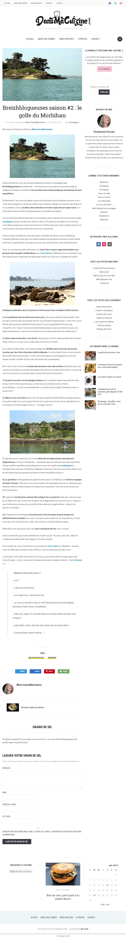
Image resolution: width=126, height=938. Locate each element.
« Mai (102, 904)
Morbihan (52, 658)
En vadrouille (104, 201)
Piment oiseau (104, 325)
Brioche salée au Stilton (32, 707)
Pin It (51, 671)
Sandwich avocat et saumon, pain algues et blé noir (110, 391)
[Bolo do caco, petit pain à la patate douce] (63, 875)
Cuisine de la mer (104, 314)
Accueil (7, 3)
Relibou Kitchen (104, 329)
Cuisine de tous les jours (104, 268)
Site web (6, 816)
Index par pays (36, 3)
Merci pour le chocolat (104, 275)
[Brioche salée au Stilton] (13, 707)
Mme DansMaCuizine (35, 122)
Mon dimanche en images (104, 208)
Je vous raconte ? (104, 204)
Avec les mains (63, 890)
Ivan (43, 253)
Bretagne (74, 122)
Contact (59, 3)
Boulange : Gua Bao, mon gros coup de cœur (109, 402)
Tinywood (104, 283)
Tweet (22, 671)
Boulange (104, 186)
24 (94, 895)
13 (107, 885)
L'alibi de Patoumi (104, 318)
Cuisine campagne (104, 310)
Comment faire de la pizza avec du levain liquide (110, 365)
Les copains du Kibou (104, 322)
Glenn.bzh (104, 272)
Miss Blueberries (104, 279)
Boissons (104, 182)
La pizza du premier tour (109, 352)
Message (6, 768)
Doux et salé (104, 193)
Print (65, 671)
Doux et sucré (104, 197)
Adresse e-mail (9, 804)
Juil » (108, 904)
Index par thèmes (20, 3)
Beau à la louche (104, 307)
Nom (4, 792)
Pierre (49, 253)
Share (36, 671)
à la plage (7, 221)
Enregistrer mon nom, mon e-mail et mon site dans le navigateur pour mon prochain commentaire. (41, 833)
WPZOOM (84, 929)
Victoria (78, 560)
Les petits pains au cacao (109, 377)
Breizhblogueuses (36, 658)
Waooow (104, 219)
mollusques (66, 465)
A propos (49, 3)
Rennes (104, 212)
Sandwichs (104, 216)
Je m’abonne (104, 69)
